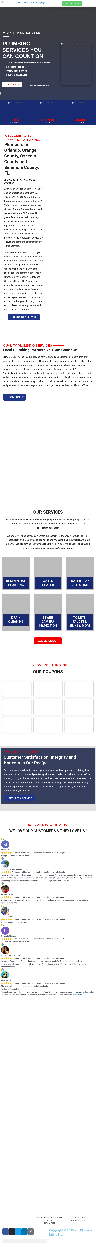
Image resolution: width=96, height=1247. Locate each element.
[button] (24, 1241)
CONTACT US (16, 397)
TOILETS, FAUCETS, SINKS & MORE (80, 622)
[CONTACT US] (6, 397)
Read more (77, 995)
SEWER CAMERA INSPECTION (48, 622)
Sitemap (53, 1240)
